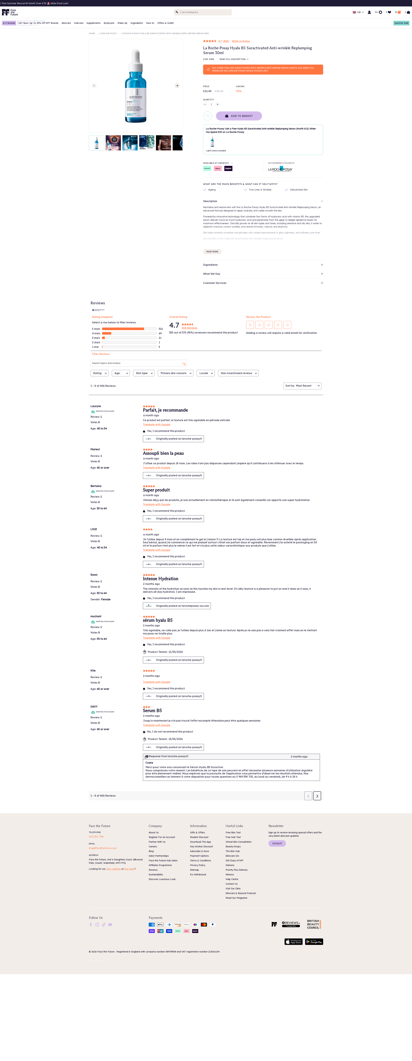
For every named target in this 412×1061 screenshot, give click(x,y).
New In (150, 23)
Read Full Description (233, 59)
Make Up (122, 23)
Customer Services (214, 283)
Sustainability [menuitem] (156, 874)
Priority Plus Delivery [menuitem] (237, 869)
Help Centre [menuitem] (232, 879)
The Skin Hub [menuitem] (233, 851)
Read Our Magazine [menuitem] (236, 897)
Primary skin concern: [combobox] (174, 373)
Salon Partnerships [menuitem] (159, 855)
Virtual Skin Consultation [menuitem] (239, 841)
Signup (277, 843)
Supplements (93, 23)
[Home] (274, 924)
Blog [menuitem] (151, 851)
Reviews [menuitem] (153, 869)
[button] (250, 324)
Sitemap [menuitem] (194, 869)
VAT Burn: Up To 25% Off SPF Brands (38, 23)
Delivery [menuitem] (230, 865)
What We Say (211, 273)
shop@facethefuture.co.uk (103, 848)
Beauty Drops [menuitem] (233, 846)
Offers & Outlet (165, 23)
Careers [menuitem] (153, 846)
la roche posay (108, 33)
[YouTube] (110, 924)
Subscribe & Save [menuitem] (199, 851)
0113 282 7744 (96, 836)
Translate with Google (156, 424)
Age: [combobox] (117, 373)
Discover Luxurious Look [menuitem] (162, 879)
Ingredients (137, 23)
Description (210, 201)
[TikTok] (104, 924)
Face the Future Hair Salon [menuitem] (163, 860)
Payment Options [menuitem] (199, 855)
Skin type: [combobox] (142, 373)
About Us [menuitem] (154, 832)
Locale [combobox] (203, 373)
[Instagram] (97, 924)
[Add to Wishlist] (207, 115)
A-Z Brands (9, 23)
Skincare (66, 23)
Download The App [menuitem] (200, 841)
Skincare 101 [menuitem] (232, 855)
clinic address (113, 868)
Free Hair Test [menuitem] (233, 837)
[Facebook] (91, 924)
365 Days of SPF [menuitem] (234, 860)
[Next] (177, 85)
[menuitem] (91, 925)
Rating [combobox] (97, 373)
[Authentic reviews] (98, 309)
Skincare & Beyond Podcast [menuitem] (241, 893)
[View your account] (369, 12)
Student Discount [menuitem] (199, 837)
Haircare (78, 23)
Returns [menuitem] (230, 874)
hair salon (129, 868)
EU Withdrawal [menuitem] (198, 874)
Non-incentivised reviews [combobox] (236, 373)
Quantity (208, 99)
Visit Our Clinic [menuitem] (233, 888)
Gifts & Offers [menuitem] (197, 832)
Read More (212, 251)
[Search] (177, 12)
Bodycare (109, 23)
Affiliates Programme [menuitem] (160, 865)
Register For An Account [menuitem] (162, 837)
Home (92, 33)
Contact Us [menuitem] (232, 883)
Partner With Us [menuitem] (157, 841)
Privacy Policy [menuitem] (197, 865)
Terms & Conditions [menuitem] (200, 860)
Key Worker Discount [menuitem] (201, 846)
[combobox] (203, 12)
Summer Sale (401, 23)
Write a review (241, 41)
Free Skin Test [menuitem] (233, 832)
